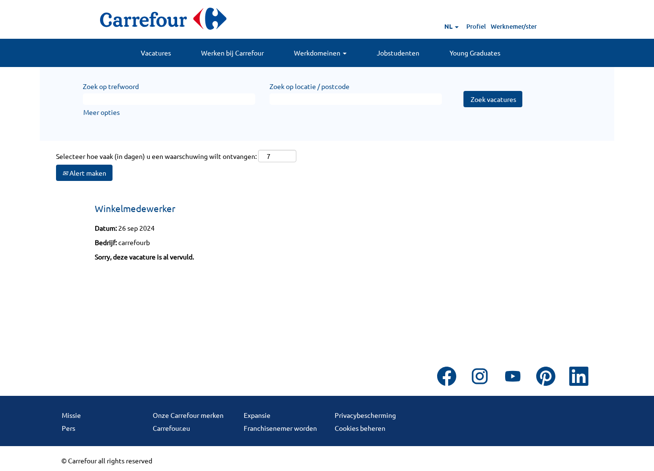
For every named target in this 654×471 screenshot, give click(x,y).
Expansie (257, 415)
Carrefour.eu (171, 428)
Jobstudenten (398, 52)
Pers (68, 428)
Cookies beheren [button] (360, 428)
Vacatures (156, 52)
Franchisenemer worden (280, 428)
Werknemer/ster (514, 26)
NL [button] (449, 26)
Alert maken (87, 172)
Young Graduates (475, 52)
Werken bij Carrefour (232, 52)
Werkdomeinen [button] (318, 52)
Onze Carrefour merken (188, 415)
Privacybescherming (365, 415)
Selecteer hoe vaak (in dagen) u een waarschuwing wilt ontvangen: (156, 156)
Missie (71, 415)
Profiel (476, 26)
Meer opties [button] (101, 112)
